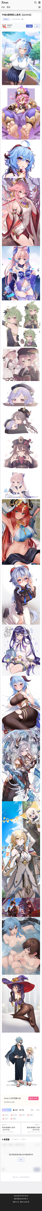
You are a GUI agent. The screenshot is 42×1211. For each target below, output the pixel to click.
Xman (26, 1196)
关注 (30, 26)
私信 (37, 26)
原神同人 (6, 19)
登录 (21, 1160)
